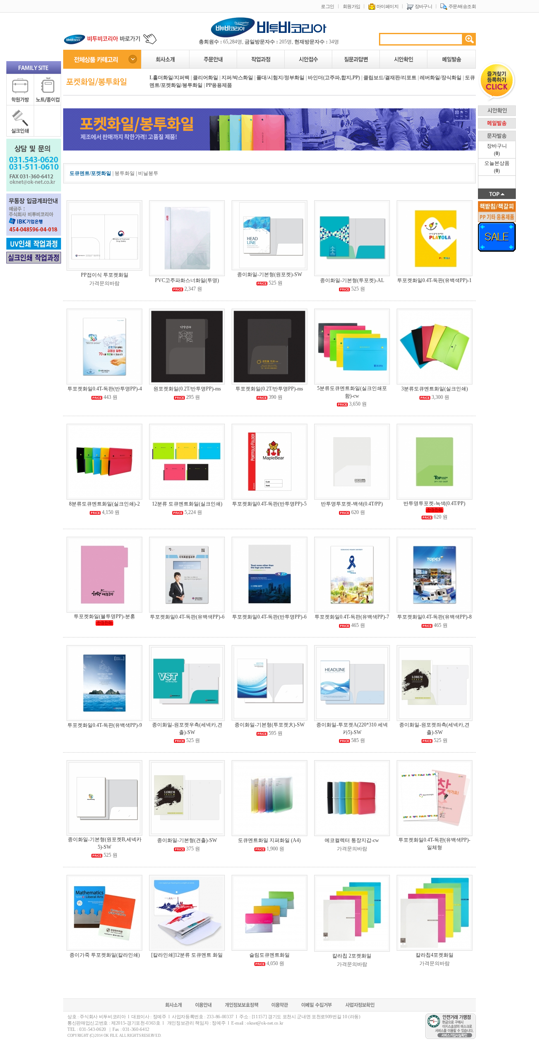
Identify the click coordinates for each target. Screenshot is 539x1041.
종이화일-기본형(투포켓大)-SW (269, 725)
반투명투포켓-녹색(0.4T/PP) (434, 503)
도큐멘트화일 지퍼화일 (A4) (269, 840)
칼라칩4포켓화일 (435, 955)
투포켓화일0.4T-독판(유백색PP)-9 (104, 725)
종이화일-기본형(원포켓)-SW (269, 274)
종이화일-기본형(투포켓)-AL (352, 280)
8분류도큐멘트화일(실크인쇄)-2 (104, 504)
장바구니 (423, 6)
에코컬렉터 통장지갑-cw (352, 840)
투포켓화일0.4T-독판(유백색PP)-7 (352, 617)
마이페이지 (386, 6)
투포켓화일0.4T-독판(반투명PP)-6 (269, 617)
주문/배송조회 (461, 6)
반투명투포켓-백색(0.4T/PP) (352, 504)
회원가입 (351, 6)
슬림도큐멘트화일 (269, 955)
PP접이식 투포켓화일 (104, 275)
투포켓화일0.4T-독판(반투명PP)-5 (269, 504)
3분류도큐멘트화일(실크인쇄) (434, 389)
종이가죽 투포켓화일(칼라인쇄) (104, 955)
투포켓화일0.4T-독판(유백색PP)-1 (434, 280)
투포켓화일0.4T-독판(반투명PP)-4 (104, 389)
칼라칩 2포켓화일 (351, 956)
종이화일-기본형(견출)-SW (187, 840)
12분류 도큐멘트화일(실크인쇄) (187, 504)
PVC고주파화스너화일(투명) (187, 280)
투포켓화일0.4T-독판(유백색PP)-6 (187, 617)
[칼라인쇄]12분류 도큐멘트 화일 (187, 955)
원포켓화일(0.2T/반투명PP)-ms (187, 389)
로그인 (327, 6)
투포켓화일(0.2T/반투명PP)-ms (269, 389)
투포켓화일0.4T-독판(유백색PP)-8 (434, 617)
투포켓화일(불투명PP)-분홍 (104, 616)
